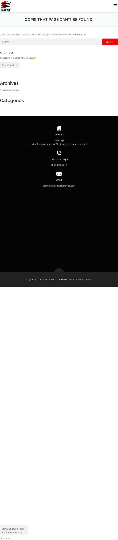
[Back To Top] (59, 272)
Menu (115, 5)
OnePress (62, 279)
